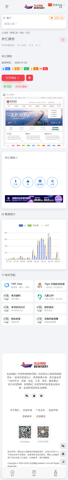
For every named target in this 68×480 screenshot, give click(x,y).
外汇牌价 (10, 157)
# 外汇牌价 (21, 86)
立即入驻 (59, 17)
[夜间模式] (63, 461)
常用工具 (14, 32)
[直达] (30, 283)
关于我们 (14, 410)
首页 (6, 32)
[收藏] (62, 39)
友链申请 (27, 410)
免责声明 (53, 410)
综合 (22, 32)
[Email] (41, 396)
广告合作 (40, 410)
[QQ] (34, 396)
